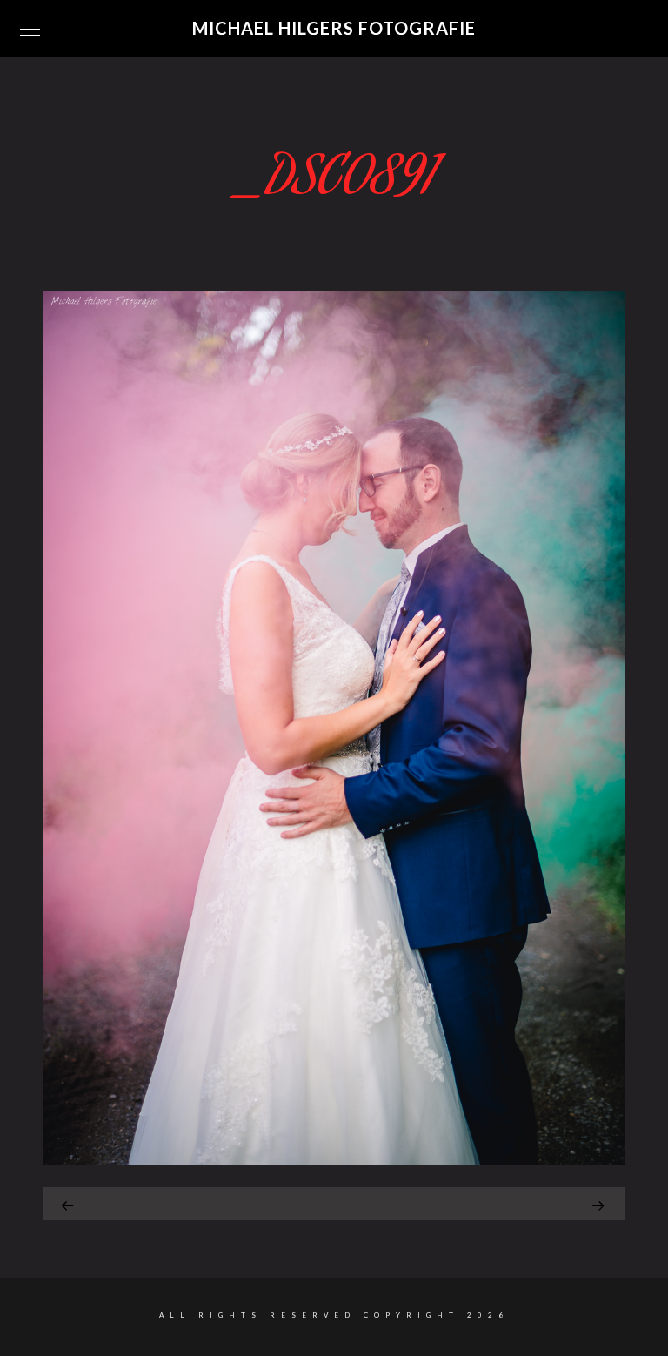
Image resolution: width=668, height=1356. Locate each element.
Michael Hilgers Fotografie (334, 27)
